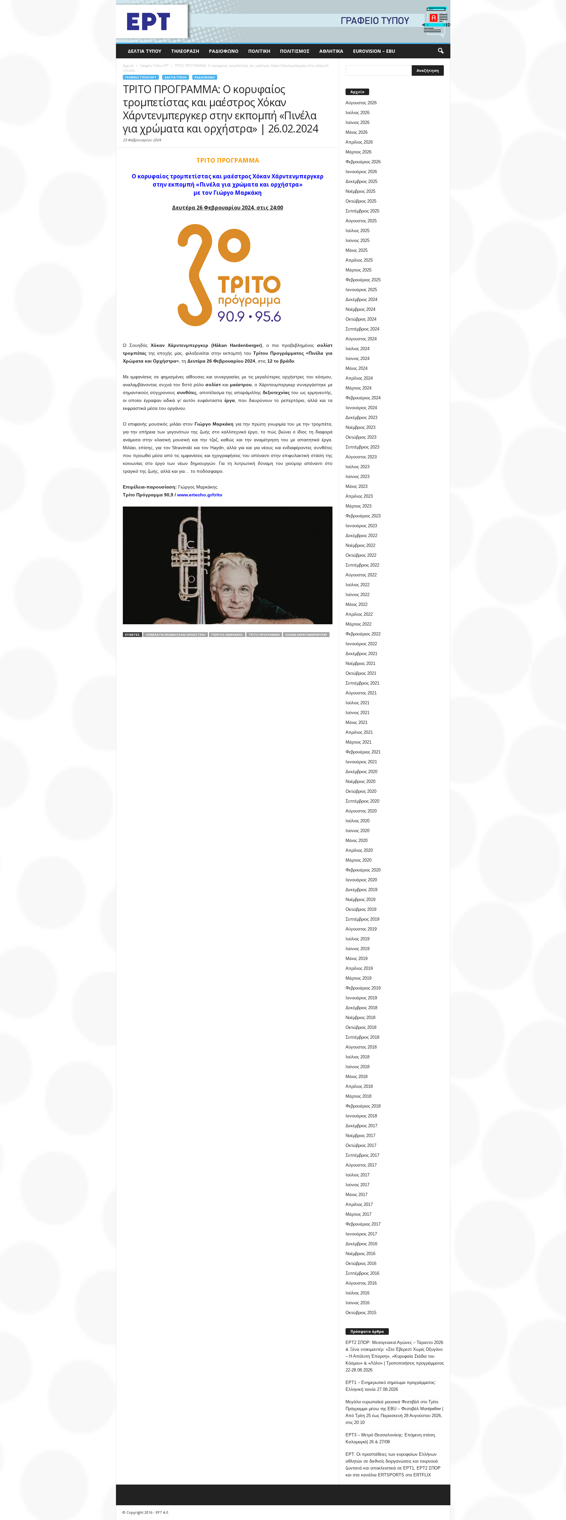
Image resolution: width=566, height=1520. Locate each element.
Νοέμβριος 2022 (360, 545)
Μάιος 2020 (357, 840)
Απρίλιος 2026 (359, 142)
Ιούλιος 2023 (357, 466)
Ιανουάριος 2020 (361, 879)
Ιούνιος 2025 (357, 240)
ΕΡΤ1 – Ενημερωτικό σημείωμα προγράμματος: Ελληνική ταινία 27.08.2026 (391, 1386)
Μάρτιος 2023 (358, 506)
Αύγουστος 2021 (361, 692)
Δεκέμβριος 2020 (361, 771)
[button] (440, 51)
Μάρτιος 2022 (358, 624)
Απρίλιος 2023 (359, 496)
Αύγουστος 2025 (361, 220)
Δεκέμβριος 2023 (361, 417)
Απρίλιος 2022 (359, 614)
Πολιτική (259, 51)
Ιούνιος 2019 (357, 948)
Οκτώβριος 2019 (361, 909)
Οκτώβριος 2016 (361, 1263)
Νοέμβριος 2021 (360, 663)
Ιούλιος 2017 (357, 1174)
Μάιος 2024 (357, 368)
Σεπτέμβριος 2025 (362, 211)
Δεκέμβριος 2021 (361, 653)
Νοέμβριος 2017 (360, 1135)
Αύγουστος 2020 (361, 811)
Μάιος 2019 (357, 958)
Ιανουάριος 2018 (361, 1115)
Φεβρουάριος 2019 (363, 988)
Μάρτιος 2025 (358, 270)
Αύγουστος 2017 (361, 1165)
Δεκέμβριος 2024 (361, 299)
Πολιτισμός (295, 51)
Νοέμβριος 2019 (360, 899)
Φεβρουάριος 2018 (363, 1106)
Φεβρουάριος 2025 (363, 279)
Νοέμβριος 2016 (360, 1253)
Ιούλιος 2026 (357, 112)
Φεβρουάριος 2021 (363, 752)
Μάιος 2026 (357, 132)
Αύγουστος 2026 (361, 102)
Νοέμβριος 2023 (360, 427)
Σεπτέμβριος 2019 (362, 919)
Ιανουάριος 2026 (361, 171)
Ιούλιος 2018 (357, 1056)
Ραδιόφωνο (223, 51)
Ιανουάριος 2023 (361, 525)
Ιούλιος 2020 (357, 820)
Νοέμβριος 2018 (360, 1017)
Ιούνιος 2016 (357, 1302)
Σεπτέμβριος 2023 (362, 447)
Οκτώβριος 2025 (361, 201)
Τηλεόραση (185, 51)
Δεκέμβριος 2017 (361, 1125)
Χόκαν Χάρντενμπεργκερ (306, 634)
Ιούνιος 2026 (357, 122)
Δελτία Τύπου (144, 51)
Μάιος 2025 (357, 250)
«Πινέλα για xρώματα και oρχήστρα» (175, 634)
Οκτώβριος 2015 (361, 1312)
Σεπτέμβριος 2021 (362, 683)
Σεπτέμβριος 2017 (362, 1155)
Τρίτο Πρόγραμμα (264, 634)
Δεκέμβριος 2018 (361, 1007)
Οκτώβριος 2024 (361, 319)
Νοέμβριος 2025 (360, 191)
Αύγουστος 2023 (361, 456)
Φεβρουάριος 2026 (363, 161)
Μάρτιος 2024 (358, 388)
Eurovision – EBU (374, 51)
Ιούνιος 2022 (357, 594)
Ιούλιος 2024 (357, 348)
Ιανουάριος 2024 (361, 407)
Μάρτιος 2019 (358, 978)
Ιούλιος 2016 (357, 1292)
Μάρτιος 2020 (358, 860)
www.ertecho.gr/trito (199, 494)
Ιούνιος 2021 (357, 712)
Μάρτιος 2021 (358, 742)
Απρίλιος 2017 (359, 1204)
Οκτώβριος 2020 (361, 791)
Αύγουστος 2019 (361, 929)
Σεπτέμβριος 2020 (362, 801)
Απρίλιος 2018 (359, 1086)
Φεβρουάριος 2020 (363, 870)
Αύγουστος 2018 (361, 1047)
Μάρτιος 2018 (358, 1096)
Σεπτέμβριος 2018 (362, 1037)
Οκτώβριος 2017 (361, 1145)
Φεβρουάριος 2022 (363, 633)
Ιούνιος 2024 (357, 358)
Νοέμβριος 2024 (360, 309)
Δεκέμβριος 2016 (361, 1243)
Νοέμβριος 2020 (360, 781)
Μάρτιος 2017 (358, 1214)
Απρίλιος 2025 (359, 260)
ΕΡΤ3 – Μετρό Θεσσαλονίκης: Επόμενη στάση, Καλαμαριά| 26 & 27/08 (391, 1438)
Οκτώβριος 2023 (361, 437)
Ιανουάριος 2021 (361, 761)
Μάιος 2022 (357, 604)
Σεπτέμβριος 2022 (362, 565)
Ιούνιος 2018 (357, 1066)
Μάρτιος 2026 (358, 152)
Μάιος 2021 (357, 722)
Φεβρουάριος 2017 (363, 1224)
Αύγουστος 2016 (361, 1283)
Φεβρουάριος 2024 (363, 397)
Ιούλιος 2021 (357, 702)
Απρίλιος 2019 (359, 968)
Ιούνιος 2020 (357, 830)
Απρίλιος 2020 (359, 850)
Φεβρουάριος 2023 (363, 515)
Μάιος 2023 (357, 486)
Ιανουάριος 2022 (361, 643)
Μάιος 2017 (357, 1194)
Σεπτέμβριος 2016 (362, 1273)
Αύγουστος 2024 (361, 338)
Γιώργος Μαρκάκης (227, 634)
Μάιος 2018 (357, 1076)
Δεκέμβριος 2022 (361, 535)
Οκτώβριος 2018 (361, 1027)
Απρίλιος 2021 (359, 732)
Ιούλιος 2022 (357, 584)
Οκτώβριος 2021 (361, 673)
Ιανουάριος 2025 (361, 289)
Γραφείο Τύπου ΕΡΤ (141, 77)
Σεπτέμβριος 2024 (362, 329)
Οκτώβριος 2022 (361, 555)
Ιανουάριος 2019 (361, 997)
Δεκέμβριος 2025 (361, 181)
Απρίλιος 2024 (359, 378)
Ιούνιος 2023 (357, 476)
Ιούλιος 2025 (357, 230)
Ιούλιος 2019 (357, 938)
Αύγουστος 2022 (361, 574)
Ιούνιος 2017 (357, 1184)
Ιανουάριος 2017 (361, 1233)
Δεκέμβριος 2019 (361, 889)
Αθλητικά (331, 51)
